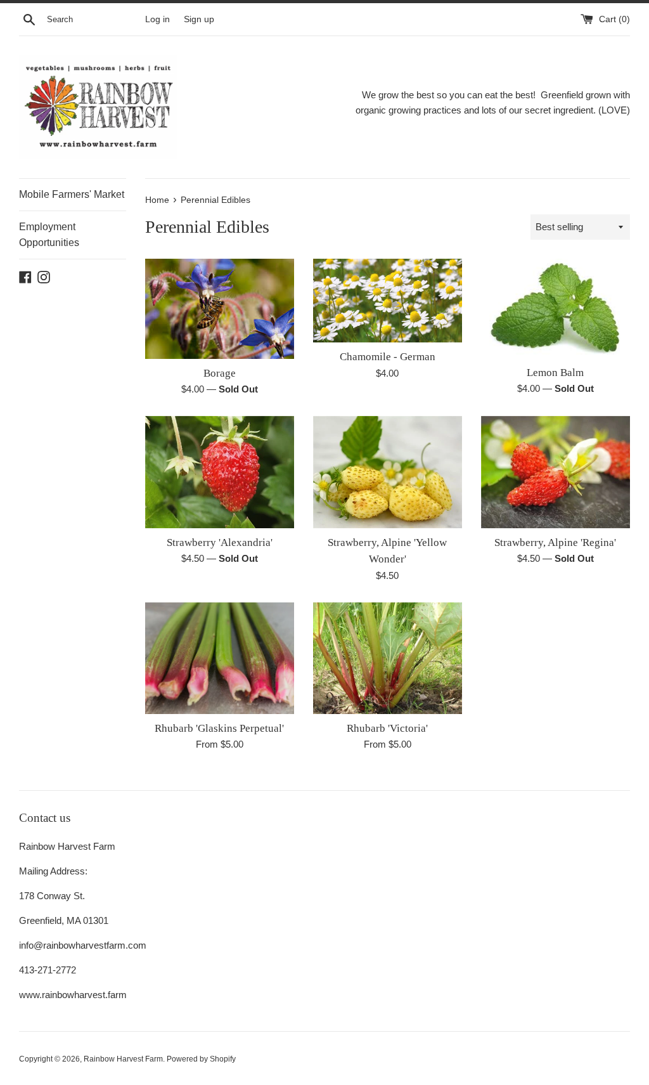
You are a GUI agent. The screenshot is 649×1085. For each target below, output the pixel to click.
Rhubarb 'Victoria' (387, 728)
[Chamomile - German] (387, 300)
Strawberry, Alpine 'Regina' (555, 542)
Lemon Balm (555, 373)
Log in (157, 19)
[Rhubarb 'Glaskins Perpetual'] (219, 658)
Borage (219, 373)
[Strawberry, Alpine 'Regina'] (555, 472)
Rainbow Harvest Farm (123, 1059)
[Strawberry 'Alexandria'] (219, 472)
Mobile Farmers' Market (71, 194)
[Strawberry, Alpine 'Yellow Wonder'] (387, 472)
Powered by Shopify (201, 1059)
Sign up (199, 19)
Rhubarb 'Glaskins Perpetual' (219, 728)
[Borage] (219, 309)
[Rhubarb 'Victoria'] (387, 658)
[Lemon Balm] (555, 308)
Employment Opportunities (49, 235)
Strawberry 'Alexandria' (220, 542)
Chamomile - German (387, 357)
